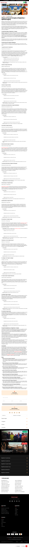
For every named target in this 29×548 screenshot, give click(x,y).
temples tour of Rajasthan (10, 354)
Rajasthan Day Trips (4, 510)
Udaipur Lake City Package (5, 481)
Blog (2, 523)
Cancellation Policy (26, 542)
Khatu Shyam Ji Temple (5, 186)
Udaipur (16, 510)
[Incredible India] (12, 534)
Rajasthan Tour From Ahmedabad (19, 491)
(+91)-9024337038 (9, 537)
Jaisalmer (16, 509)
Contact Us (3, 526)
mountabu (16, 514)
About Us (2, 519)
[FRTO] (20, 534)
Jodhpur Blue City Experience (5, 484)
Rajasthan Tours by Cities (5, 513)
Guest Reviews (3, 522)
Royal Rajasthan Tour (4, 480)
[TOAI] (16, 534)
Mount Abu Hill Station (18, 483)
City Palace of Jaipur (17, 228)
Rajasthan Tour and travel (18, 351)
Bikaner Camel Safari (18, 484)
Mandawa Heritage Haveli (5, 490)
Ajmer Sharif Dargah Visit (4, 487)
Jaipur (16, 508)
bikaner (16, 513)
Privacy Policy (17, 542)
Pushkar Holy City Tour (4, 483)
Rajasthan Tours (3, 509)
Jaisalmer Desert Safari (18, 481)
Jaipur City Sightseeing (18, 480)
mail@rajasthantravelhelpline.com (18, 537)
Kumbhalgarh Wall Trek (18, 490)
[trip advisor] (4, 431)
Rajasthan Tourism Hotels (5, 508)
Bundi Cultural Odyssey (4, 491)
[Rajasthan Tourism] (8, 534)
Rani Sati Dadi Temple (5, 147)
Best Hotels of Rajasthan (5, 512)
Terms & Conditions (21, 542)
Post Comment (14, 404)
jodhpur (16, 512)
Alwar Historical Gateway (18, 487)
